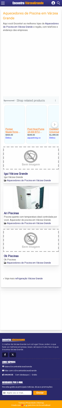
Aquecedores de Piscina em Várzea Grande (29, 180)
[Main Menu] (3, 3)
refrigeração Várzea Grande (29, 278)
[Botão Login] (53, 3)
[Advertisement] (31, 64)
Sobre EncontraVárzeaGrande (18, 366)
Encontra (28, 3)
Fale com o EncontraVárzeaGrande (20, 370)
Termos (21, 403)
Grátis (34, 375)
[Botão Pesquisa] (59, 3)
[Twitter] (12, 354)
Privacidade (31, 403)
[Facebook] (5, 354)
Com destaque (22, 375)
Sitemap (40, 403)
